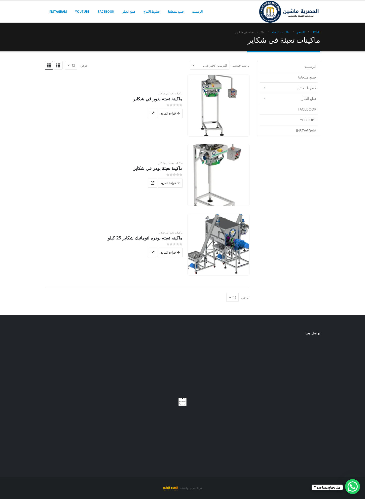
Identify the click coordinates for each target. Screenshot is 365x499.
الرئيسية (197, 11)
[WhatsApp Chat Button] (352, 486)
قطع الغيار (128, 11)
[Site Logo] (289, 12)
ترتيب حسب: (241, 65)
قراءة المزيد (168, 113)
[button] (58, 65)
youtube (82, 11)
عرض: (84, 65)
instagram (58, 11)
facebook (106, 11)
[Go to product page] (218, 105)
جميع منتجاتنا (176, 11)
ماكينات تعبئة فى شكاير (170, 93)
